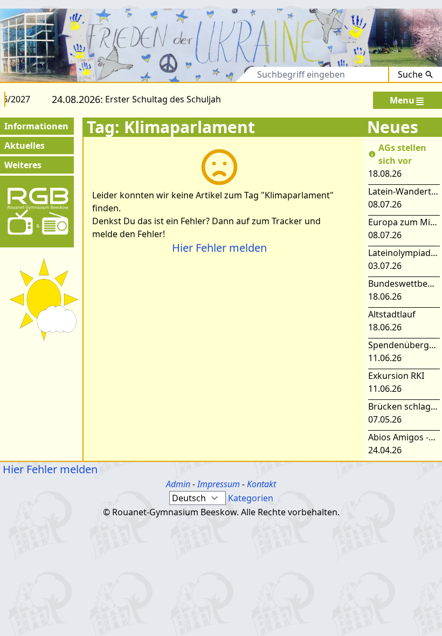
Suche (410, 74)
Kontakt (261, 484)
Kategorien (250, 498)
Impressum (218, 484)
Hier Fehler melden (219, 247)
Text (232, 74)
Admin (178, 484)
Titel (198, 74)
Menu (402, 100)
